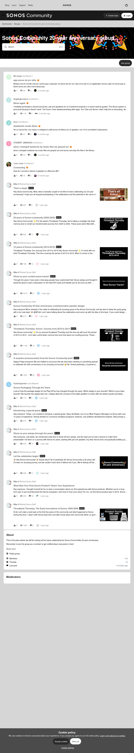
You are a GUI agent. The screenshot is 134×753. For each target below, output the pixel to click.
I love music (18, 163)
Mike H (16, 184)
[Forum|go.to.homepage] (29, 15)
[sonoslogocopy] (67, 5)
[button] (67, 747)
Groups (17, 23)
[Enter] (4, 47)
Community (7, 23)
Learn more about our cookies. (112, 735)
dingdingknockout (20, 99)
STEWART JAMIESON (22, 142)
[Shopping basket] (126, 5)
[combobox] (33, 47)
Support (22, 5)
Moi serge (17, 76)
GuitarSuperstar (20, 383)
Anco (15, 121)
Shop (7, 5)
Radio (30, 5)
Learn (14, 5)
